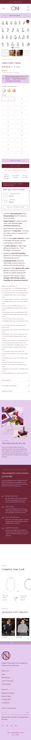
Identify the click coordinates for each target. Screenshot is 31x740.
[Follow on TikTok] (11, 726)
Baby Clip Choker (5, 596)
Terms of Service (7, 681)
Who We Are (6, 677)
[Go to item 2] (12, 53)
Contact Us (5, 703)
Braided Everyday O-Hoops (21, 634)
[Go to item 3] (19, 53)
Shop (3, 674)
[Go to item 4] (26, 53)
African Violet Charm (7, 634)
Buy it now (15, 166)
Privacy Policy (6, 684)
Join (27, 712)
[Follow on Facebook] (2, 726)
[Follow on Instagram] (7, 726)
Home (5, 15)
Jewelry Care (6, 699)
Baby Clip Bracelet (24, 596)
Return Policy (6, 696)
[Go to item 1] (5, 53)
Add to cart (15, 160)
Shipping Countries (8, 693)
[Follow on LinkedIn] (16, 726)
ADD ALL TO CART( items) (15, 207)
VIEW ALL (26, 573)
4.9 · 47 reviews (15, 67)
